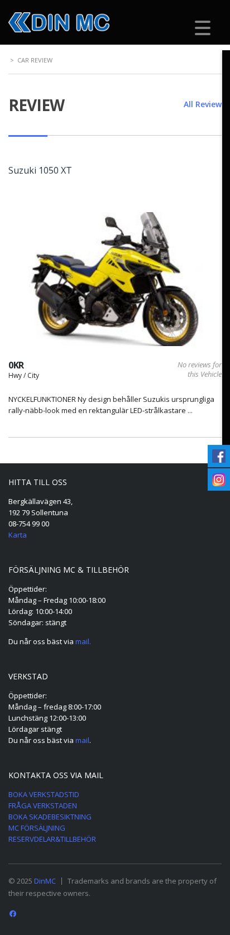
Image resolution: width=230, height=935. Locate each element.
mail (82, 740)
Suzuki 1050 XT (40, 170)
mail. (83, 641)
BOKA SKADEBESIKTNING (50, 817)
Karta (17, 535)
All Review (203, 104)
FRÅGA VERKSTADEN (42, 805)
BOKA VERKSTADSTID (43, 794)
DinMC (45, 881)
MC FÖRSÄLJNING (36, 828)
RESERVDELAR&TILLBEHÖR (52, 839)
